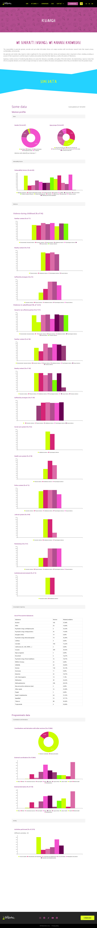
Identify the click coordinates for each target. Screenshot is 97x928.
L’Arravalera (44, 3)
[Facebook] (44, 918)
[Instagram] (40, 918)
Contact (59, 3)
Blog (52, 3)
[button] (73, 3)
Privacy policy (55, 925)
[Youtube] (53, 918)
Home (27, 3)
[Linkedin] (57, 918)
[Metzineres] (7, 3)
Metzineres (34, 3)
